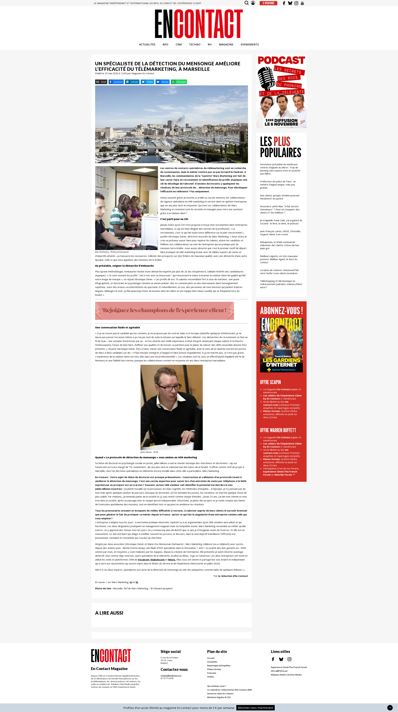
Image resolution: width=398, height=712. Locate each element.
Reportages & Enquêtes (218, 665)
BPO (165, 44)
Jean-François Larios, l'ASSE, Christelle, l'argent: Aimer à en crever (280, 233)
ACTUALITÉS (147, 44)
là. (137, 582)
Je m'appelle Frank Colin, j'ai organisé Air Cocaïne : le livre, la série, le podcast (281, 222)
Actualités (212, 661)
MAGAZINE (226, 44)
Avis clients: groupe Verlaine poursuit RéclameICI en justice (279, 197)
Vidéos (210, 676)
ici (131, 582)
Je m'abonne (268, 3)
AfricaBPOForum (279, 671)
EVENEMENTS (250, 44)
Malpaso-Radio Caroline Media (286, 674)
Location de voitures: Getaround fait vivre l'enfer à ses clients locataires (279, 271)
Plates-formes (214, 669)
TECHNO (194, 44)
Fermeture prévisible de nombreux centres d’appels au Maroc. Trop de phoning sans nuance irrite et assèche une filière (280, 169)
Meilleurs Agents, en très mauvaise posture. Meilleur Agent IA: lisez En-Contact (279, 259)
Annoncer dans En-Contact (220, 693)
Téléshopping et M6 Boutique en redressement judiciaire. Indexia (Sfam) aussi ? (281, 284)
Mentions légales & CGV (219, 697)
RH (210, 44)
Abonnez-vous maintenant (255, 708)
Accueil (211, 658)
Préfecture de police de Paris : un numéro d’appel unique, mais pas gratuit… (278, 184)
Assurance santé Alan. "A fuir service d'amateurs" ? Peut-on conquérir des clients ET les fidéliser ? (280, 209)
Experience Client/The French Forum (289, 667)
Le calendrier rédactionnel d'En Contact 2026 (229, 689)
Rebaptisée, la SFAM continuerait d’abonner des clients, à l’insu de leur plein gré (279, 245)
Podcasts (211, 673)
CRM (179, 44)
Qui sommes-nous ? (216, 686)
